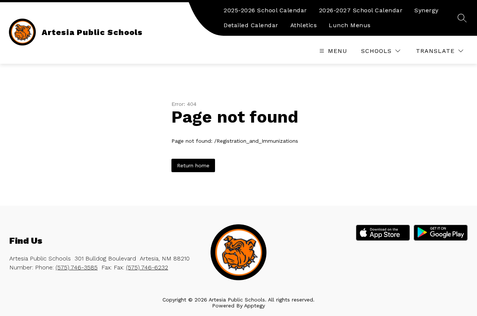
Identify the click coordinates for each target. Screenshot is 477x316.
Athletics (303, 25)
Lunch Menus (350, 25)
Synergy (426, 10)
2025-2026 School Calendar (265, 10)
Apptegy (254, 306)
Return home (193, 165)
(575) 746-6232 (147, 267)
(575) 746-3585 (77, 267)
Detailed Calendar (251, 25)
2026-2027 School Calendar (361, 10)
